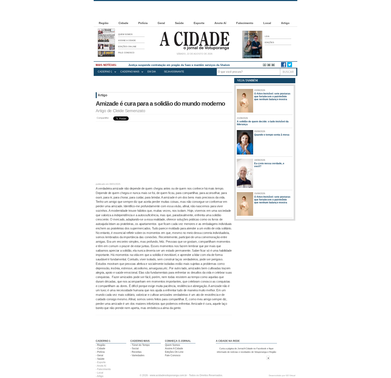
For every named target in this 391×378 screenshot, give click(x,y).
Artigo (285, 23)
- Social (134, 348)
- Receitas (136, 352)
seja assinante (174, 71)
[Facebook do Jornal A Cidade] (283, 66)
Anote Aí (220, 23)
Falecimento (244, 23)
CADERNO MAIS (129, 71)
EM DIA (151, 71)
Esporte (199, 23)
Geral (161, 23)
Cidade (123, 23)
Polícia (143, 23)
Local (267, 23)
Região (104, 23)
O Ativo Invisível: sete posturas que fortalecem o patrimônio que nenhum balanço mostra (272, 96)
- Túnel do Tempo (140, 345)
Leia (267, 36)
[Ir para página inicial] (194, 50)
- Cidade (100, 348)
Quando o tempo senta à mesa (271, 134)
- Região (100, 345)
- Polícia (100, 352)
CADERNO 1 (105, 71)
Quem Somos (125, 34)
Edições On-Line (127, 46)
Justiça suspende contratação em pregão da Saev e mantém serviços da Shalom (179, 65)
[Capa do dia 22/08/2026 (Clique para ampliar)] (106, 56)
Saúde (179, 23)
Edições (269, 42)
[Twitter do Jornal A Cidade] (289, 66)
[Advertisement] (195, 10)
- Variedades (137, 355)
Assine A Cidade (127, 40)
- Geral (99, 355)
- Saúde (100, 358)
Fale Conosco (126, 52)
